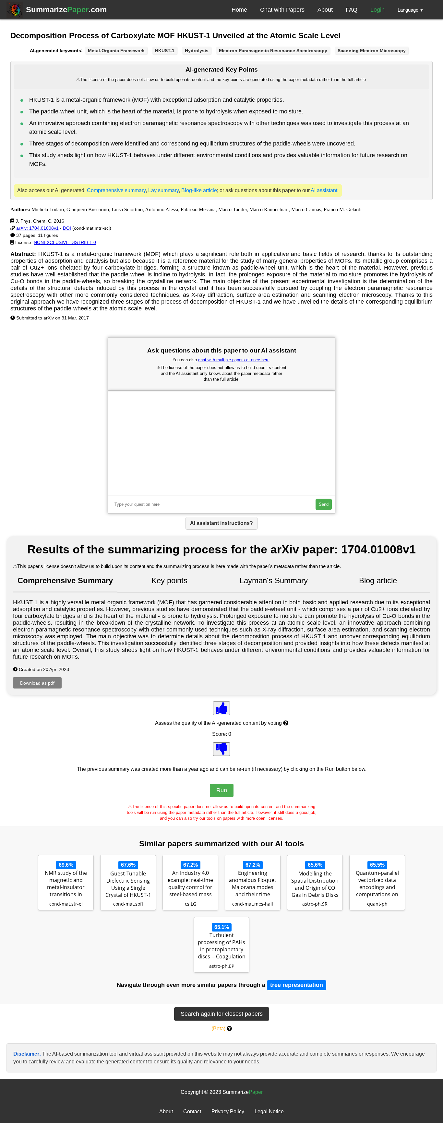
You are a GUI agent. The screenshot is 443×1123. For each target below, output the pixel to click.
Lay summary (163, 190)
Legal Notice (269, 1111)
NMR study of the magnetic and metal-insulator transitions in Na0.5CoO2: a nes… (66, 884)
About (325, 9)
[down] (221, 749)
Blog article (378, 580)
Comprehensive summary (116, 190)
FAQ (351, 9)
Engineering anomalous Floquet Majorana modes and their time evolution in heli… (252, 884)
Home (239, 9)
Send (324, 504)
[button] (411, 9)
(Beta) (218, 1028)
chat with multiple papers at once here (233, 359)
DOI (67, 228)
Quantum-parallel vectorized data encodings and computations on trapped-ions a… (377, 884)
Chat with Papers (282, 9)
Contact (192, 1111)
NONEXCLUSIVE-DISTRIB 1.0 (65, 242)
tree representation (296, 985)
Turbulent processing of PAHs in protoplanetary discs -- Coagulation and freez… (221, 946)
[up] (221, 708)
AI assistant (324, 190)
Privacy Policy (227, 1111)
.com (66, 9)
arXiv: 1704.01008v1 (37, 228)
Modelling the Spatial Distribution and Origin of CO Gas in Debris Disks (315, 884)
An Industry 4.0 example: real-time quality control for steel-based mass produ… (190, 884)
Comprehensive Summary (65, 580)
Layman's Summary (274, 580)
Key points (169, 580)
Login (377, 9)
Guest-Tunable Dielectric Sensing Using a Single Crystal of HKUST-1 (128, 884)
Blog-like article (199, 190)
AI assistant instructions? (221, 523)
